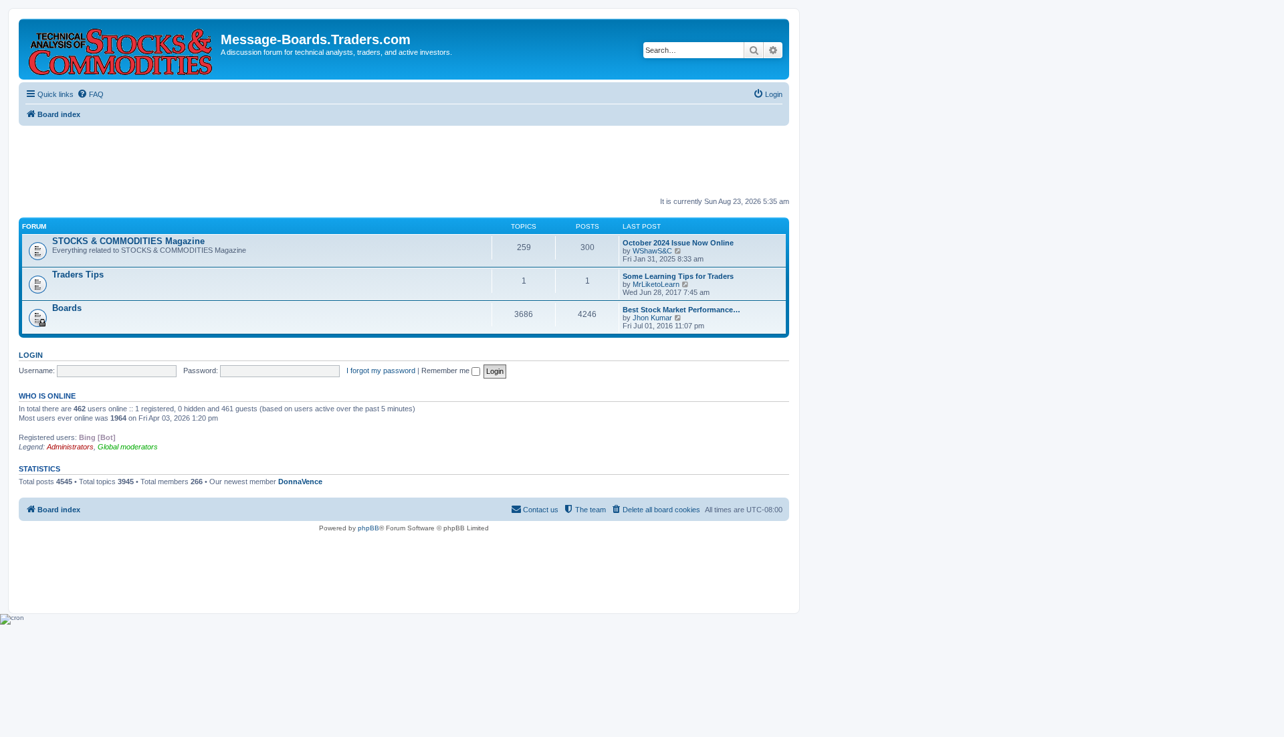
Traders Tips (78, 275)
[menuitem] (90, 94)
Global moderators (128, 447)
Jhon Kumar (652, 318)
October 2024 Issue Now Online (678, 243)
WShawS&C (652, 251)
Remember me (446, 370)
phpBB (368, 528)
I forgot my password (380, 370)
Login (31, 355)
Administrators (70, 447)
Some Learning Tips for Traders (678, 276)
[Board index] (121, 49)
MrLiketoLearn (656, 284)
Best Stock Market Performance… (681, 310)
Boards (67, 308)
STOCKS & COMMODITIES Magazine (128, 241)
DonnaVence (300, 482)
